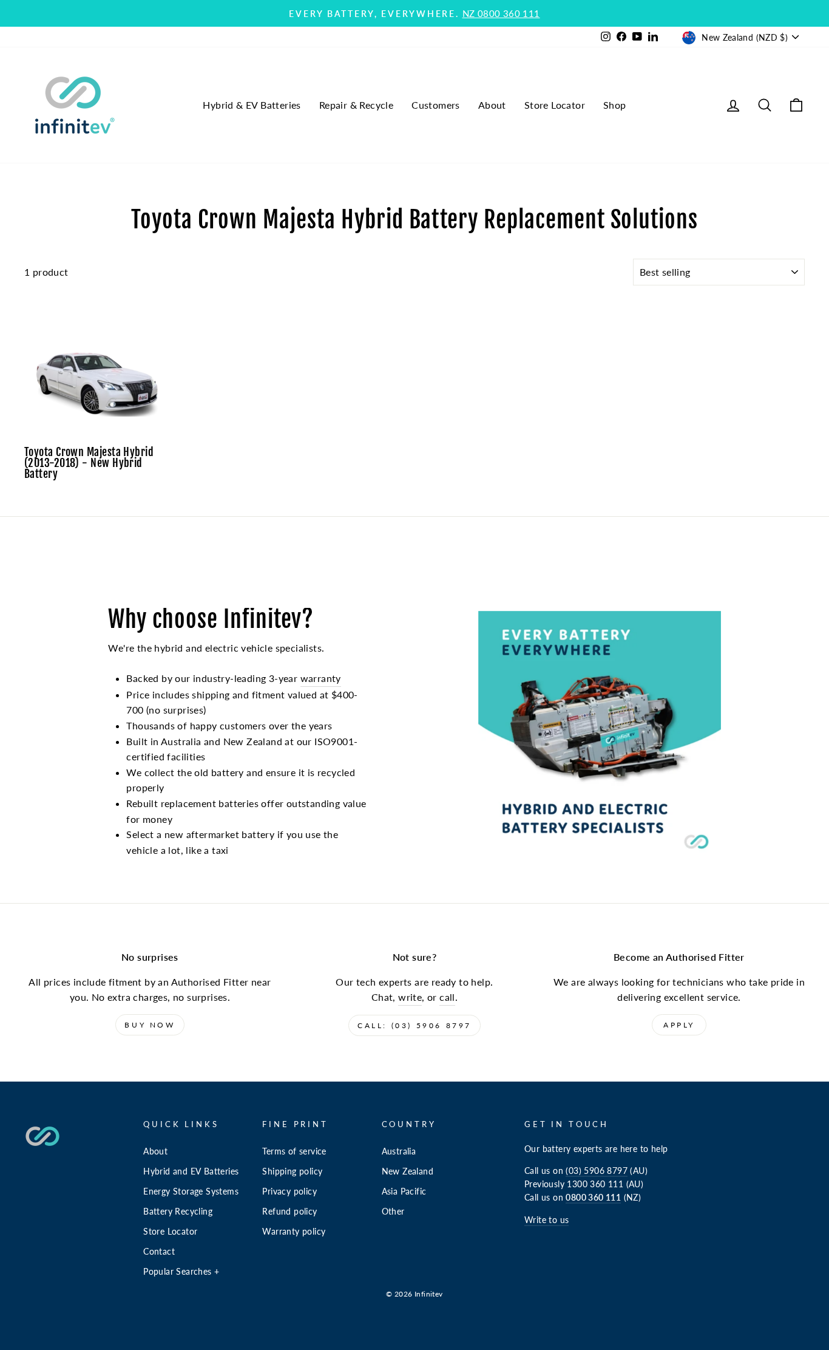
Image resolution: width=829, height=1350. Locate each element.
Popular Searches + (181, 1272)
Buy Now (149, 1024)
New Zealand (407, 1171)
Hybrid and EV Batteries (191, 1171)
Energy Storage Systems (191, 1191)
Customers (435, 105)
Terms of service (294, 1151)
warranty (320, 678)
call (447, 997)
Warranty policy (293, 1231)
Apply (679, 1024)
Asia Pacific (404, 1191)
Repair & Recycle (356, 105)
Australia (399, 1151)
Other (393, 1211)
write (410, 997)
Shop (614, 105)
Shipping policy (292, 1171)
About (492, 105)
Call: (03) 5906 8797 (414, 1025)
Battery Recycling (177, 1211)
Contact (159, 1251)
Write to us (546, 1220)
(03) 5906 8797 (597, 1171)
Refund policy (289, 1211)
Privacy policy (289, 1191)
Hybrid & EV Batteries (251, 105)
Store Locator (554, 105)
